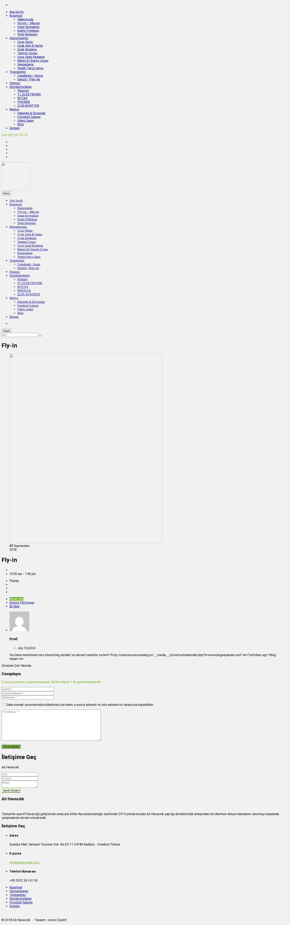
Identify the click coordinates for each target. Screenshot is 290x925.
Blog (20, 124)
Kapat (6, 330)
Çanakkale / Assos (30, 76)
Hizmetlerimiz (18, 38)
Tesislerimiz (17, 72)
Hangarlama (25, 64)
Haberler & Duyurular (31, 113)
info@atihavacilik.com (24, 862)
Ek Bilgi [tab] (14, 606)
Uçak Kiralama (27, 49)
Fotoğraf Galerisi (28, 117)
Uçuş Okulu (25, 42)
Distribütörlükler (20, 87)
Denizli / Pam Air (28, 79)
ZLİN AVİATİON (28, 106)
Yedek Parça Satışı (30, 68)
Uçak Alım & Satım (30, 46)
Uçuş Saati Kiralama (31, 57)
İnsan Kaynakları (28, 27)
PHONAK (23, 102)
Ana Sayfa (16, 12)
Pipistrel (23, 91)
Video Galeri (25, 121)
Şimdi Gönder (11, 790)
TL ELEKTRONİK (29, 94)
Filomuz (14, 83)
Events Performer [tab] (21, 603)
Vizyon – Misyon (28, 23)
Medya (14, 109)
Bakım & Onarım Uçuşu (32, 61)
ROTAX (22, 98)
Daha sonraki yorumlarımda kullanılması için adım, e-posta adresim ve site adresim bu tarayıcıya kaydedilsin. (80, 705)
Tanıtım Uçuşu (27, 53)
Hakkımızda (25, 19)
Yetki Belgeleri (27, 34)
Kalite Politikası (28, 31)
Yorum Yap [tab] (16, 599)
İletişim (14, 128)
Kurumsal (15, 16)
